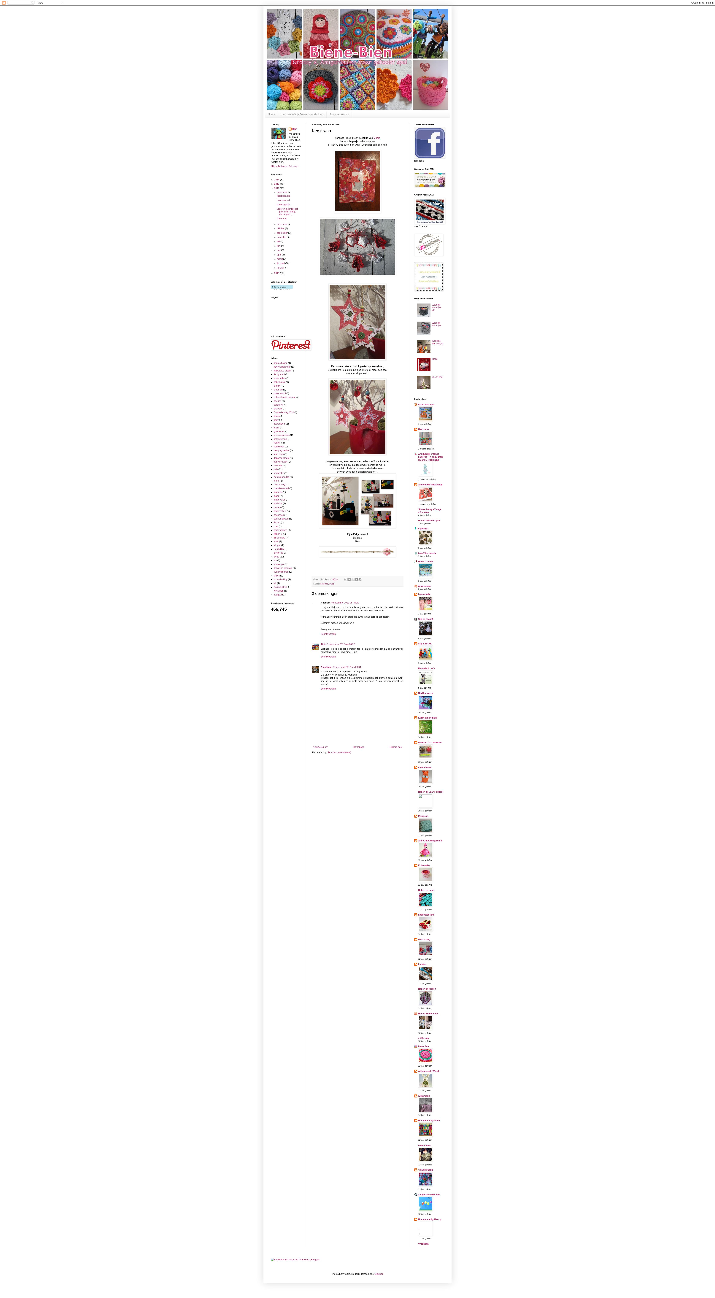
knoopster (279, 473)
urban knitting (280, 579)
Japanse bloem (281, 458)
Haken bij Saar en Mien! (430, 792)
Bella (435, 359)
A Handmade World (428, 1071)
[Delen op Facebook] (356, 579)
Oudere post (396, 747)
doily (276, 420)
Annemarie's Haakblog (430, 484)
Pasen (277, 522)
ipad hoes (279, 454)
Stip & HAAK (425, 643)
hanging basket (281, 450)
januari (281, 267)
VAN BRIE (423, 1244)
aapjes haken (280, 363)
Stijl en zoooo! (425, 619)
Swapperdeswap (339, 114)
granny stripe (280, 439)
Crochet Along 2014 (284, 412)
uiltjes (277, 575)
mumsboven (424, 767)
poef (276, 526)
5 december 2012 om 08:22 (341, 644)
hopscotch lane (426, 914)
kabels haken (280, 461)
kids (276, 469)
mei (279, 250)
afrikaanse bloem (282, 370)
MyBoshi (278, 503)
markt (276, 496)
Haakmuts (423, 429)
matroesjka (279, 499)
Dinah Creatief (425, 561)
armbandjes (280, 378)
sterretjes (278, 553)
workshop (279, 591)
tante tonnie (424, 1145)
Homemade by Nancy (429, 1219)
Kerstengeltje (283, 204)
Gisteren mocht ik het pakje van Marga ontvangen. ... (287, 212)
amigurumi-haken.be (429, 1194)
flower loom (279, 423)
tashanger (279, 564)
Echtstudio (424, 865)
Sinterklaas (279, 537)
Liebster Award (281, 488)
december (282, 192)
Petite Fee (423, 1046)
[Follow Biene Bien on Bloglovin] (282, 289)
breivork (278, 408)
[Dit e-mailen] (346, 579)
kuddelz (422, 964)
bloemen (278, 389)
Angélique (326, 667)
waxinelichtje (280, 587)
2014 (277, 179)
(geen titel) (437, 377)
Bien (294, 129)
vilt (275, 583)
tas (275, 560)
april (279, 254)
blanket (277, 386)
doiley (277, 416)
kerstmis (324, 584)
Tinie (323, 644)
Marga (377, 137)
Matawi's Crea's (426, 668)
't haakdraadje (425, 1170)
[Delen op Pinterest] (360, 579)
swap (331, 584)
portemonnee (280, 530)
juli (278, 241)
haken (277, 442)
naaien (277, 507)
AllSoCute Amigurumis (430, 840)
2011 (277, 273)
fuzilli (276, 427)
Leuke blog (279, 484)
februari (281, 263)
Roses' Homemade (428, 1013)
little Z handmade (427, 553)
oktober (281, 228)
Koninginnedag (281, 477)
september (282, 233)
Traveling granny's (283, 568)
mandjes (278, 492)
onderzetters (280, 511)
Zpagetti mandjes (436, 324)
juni (279, 246)
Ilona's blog (424, 939)
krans (276, 480)
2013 (277, 184)
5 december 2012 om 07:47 (345, 602)
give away (279, 431)
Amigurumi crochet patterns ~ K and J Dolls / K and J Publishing (431, 457)
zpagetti (278, 594)
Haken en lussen (427, 989)
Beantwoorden (328, 634)
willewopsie (424, 1096)
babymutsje (279, 382)
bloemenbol (280, 393)
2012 (277, 188)
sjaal (276, 541)
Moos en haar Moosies (430, 742)
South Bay (279, 549)
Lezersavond (283, 200)
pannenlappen (281, 518)
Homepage (358, 747)
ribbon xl (278, 534)
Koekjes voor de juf (437, 342)
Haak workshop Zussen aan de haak (302, 114)
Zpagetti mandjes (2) (436, 308)
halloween (279, 446)
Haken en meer (426, 890)
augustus (282, 237)
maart (280, 259)
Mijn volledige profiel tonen (284, 166)
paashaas (279, 515)
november (282, 224)
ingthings (423, 528)
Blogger (379, 1274)
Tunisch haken (281, 572)
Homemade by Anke (429, 1120)
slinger (277, 545)
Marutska (423, 816)
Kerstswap (282, 218)
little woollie (424, 594)
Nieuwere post (320, 747)
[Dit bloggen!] (349, 579)
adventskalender (282, 367)
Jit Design (423, 1038)
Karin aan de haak (427, 717)
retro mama (424, 586)
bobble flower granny (284, 397)
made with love (426, 404)
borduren (278, 404)
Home (271, 114)
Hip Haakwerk (425, 693)
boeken (277, 401)
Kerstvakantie (283, 196)
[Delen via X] (353, 579)
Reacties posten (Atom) (339, 752)
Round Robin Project (429, 520)
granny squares (282, 435)
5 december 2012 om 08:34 (347, 667)
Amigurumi (279, 374)
